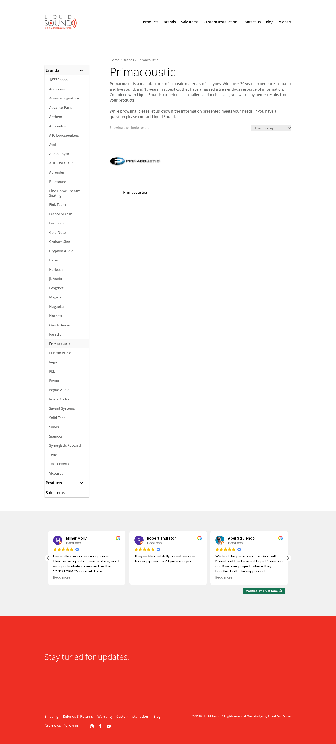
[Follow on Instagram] (92, 726)
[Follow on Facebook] (100, 726)
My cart (284, 21)
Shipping (51, 716)
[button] (287, 558)
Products (151, 21)
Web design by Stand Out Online (269, 716)
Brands (170, 21)
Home (115, 60)
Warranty (105, 716)
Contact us (251, 21)
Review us (53, 725)
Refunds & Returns (78, 716)
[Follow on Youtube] (108, 726)
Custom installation (220, 21)
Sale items (190, 21)
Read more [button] (61, 578)
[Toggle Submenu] (81, 70)
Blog (269, 21)
